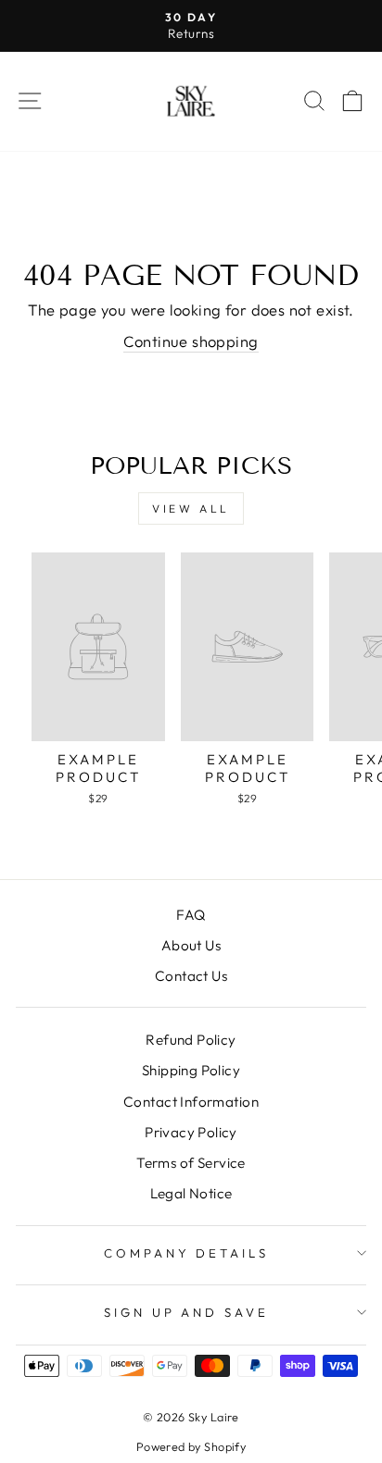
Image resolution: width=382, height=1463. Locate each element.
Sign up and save (187, 1312)
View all (191, 508)
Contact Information (191, 1101)
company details (187, 1253)
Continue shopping (190, 341)
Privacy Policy (191, 1132)
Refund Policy (191, 1039)
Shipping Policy (191, 1070)
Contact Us (191, 976)
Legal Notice (191, 1193)
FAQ (190, 915)
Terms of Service (191, 1163)
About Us (191, 945)
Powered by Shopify (191, 1446)
